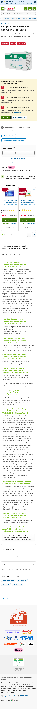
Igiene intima (22, 580)
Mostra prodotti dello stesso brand (14, 140)
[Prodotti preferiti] (25, 8)
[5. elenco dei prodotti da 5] (11, 235)
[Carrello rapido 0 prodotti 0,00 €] (34, 8)
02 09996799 (24, 696)
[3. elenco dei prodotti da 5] (7, 235)
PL (19, 704)
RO (21, 704)
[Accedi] (30, 8)
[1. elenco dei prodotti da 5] (2, 234)
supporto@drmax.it (9, 696)
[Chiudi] (35, 2)
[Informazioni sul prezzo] (14, 148)
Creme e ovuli (18, 584)
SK (17, 704)
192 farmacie (31, 223)
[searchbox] (18, 13)
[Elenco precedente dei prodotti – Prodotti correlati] (29, 234)
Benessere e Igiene (8, 580)
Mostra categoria (9, 136)
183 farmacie (14, 223)
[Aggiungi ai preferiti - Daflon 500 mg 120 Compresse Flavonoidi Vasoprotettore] (16, 189)
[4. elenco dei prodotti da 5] (9, 235)
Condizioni (17, 112)
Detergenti (6, 584)
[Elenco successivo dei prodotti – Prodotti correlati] (34, 234)
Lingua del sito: (5, 700)
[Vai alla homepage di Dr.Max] (10, 8)
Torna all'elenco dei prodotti (11, 599)
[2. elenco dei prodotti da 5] (5, 235)
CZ (14, 704)
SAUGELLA (5, 23)
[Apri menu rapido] (2, 8)
